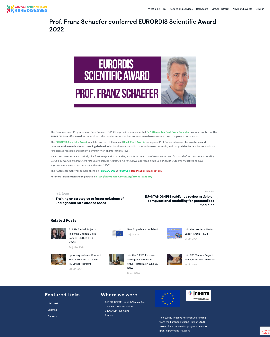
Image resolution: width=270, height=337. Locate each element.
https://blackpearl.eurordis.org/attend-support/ (124, 176)
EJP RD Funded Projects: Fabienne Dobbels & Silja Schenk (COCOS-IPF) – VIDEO (82, 236)
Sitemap (52, 309)
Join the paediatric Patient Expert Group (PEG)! (199, 231)
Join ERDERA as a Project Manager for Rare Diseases (200, 257)
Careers (52, 316)
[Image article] (58, 233)
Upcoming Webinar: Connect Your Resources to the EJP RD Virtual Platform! (85, 259)
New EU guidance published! (142, 229)
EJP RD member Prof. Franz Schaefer (168, 132)
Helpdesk (53, 303)
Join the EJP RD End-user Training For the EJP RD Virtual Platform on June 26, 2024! (142, 262)
